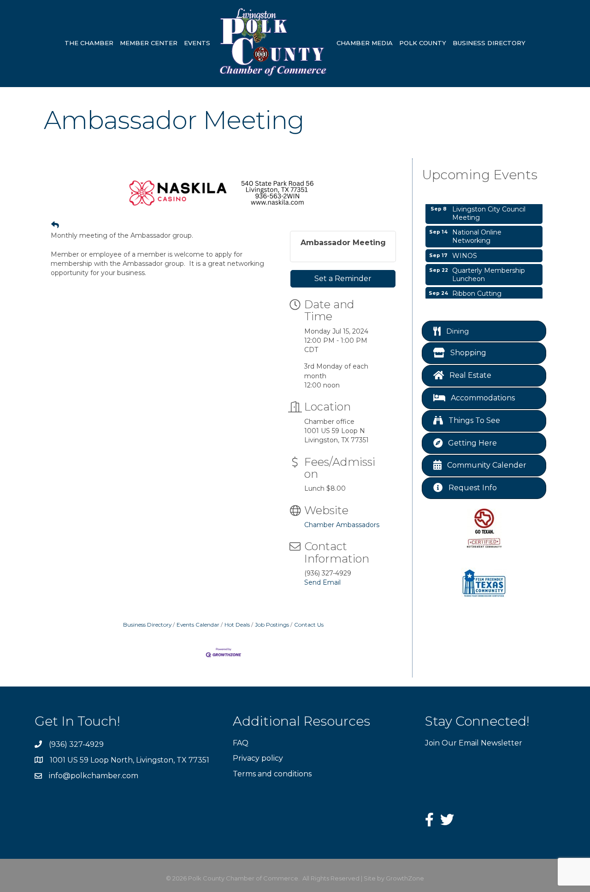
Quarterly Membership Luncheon (488, 270)
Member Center (148, 43)
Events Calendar (198, 624)
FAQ (240, 743)
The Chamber (89, 43)
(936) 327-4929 (76, 744)
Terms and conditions (272, 773)
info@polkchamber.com (93, 775)
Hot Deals (237, 624)
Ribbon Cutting (477, 289)
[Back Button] (55, 224)
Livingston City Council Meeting (488, 208)
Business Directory (489, 43)
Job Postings (272, 624)
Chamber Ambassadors (341, 525)
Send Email (322, 582)
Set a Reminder (343, 278)
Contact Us (309, 624)
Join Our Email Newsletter (473, 743)
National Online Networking (477, 231)
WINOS (464, 251)
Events (197, 43)
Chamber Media (364, 43)
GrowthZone (405, 878)
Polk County (422, 43)
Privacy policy (258, 758)
